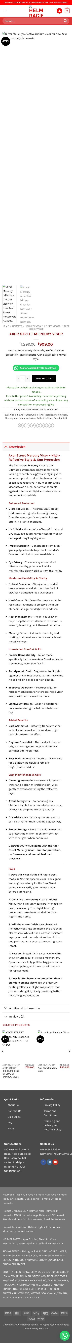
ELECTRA (8, 1293)
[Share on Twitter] (33, 425)
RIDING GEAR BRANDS (52, 1255)
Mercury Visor (12, 418)
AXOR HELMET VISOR (36, 409)
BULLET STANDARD (53, 1284)
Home (6, 326)
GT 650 (29, 1288)
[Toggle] (6, 446)
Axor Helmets (47, 1210)
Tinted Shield (60, 418)
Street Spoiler (26, 1243)
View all (51, 1293)
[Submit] (65, 21)
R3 (37, 1297)
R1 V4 (6, 1297)
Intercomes (53, 1227)
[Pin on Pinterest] (45, 425)
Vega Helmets (41, 1215)
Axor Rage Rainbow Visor (47, 1069)
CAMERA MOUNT (25, 1231)
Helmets (17, 326)
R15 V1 (13, 1297)
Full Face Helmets (33, 1194)
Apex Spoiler (29, 1239)
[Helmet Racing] (36, 11)
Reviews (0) (16, 1016)
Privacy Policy (52, 1104)
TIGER (63, 1276)
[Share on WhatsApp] (21, 425)
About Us (13, 1104)
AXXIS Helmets (23, 1215)
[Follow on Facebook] (43, 1162)
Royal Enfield (10, 1280)
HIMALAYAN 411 (11, 1284)
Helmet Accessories (43, 414)
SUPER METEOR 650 (47, 1288)
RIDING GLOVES (12, 1255)
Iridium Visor (60, 414)
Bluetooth (9, 1231)
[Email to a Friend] (39, 425)
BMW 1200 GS (38, 1271)
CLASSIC (41, 1280)
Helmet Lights (36, 1227)
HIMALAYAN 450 (30, 1284)
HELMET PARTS (33, 326)
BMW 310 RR (11, 1276)
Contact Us (14, 1111)
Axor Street (52, 409)
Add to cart (44, 378)
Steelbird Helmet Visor (49, 1243)
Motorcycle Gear (28, 418)
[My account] (59, 11)
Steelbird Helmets (54, 1219)
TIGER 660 (53, 1276)
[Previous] (8, 157)
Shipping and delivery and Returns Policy (52, 1125)
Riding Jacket (30, 1251)
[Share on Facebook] (27, 425)
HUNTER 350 (21, 1293)
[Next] (64, 157)
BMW (26, 1271)
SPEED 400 (39, 1276)
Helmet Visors (52, 326)
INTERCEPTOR (27, 1280)
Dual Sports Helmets (37, 1198)
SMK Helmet (30, 1210)
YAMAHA (62, 1293)
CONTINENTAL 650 (13, 1288)
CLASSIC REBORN (58, 1280)
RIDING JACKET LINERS (52, 1251)
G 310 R (64, 1271)
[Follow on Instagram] (49, 1162)
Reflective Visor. (45, 418)
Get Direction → (14, 1170)
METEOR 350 (38, 1293)
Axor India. (15, 414)
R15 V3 (31, 1297)
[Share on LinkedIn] (51, 425)
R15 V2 (22, 1297)
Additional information (24, 1008)
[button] (5, 11)
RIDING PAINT (10, 1259)
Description (17, 446)
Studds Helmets (12, 1219)
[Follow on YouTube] (55, 1162)
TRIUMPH (25, 1276)
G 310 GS (53, 1271)
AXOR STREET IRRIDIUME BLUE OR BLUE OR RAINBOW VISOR (11, 1072)
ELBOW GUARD (47, 1259)
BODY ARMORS (28, 1259)
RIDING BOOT (29, 1255)
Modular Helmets (13, 1198)
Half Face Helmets (56, 1194)
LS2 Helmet (57, 1215)
